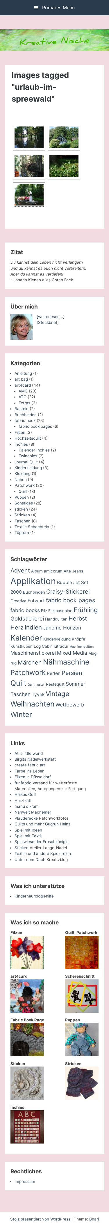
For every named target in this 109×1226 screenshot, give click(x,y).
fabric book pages (35, 426)
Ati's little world (29, 753)
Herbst (78, 618)
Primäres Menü (58, 7)
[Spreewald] (29, 166)
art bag (21, 379)
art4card (23, 385)
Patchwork (25, 485)
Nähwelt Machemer (33, 812)
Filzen (20, 432)
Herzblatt (23, 800)
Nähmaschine (66, 662)
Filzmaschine (60, 610)
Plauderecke (26, 818)
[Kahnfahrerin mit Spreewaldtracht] (29, 195)
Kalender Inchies (34, 450)
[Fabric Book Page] (27, 1054)
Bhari (94, 1219)
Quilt (23, 491)
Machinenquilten (81, 647)
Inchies (21, 444)
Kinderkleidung (28, 467)
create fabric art (30, 765)
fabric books (25, 610)
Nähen (21, 479)
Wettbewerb (70, 705)
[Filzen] (27, 967)
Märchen (30, 662)
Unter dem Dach (30, 859)
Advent (20, 570)
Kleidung (23, 473)
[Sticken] (27, 1098)
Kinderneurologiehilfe (34, 896)
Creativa (18, 601)
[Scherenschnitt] (82, 1011)
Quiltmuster (36, 685)
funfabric (23, 783)
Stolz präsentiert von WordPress (41, 1219)
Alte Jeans (73, 571)
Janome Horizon (62, 628)
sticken (21, 509)
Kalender (26, 637)
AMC (23, 391)
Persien (72, 672)
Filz (44, 610)
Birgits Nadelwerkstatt (35, 759)
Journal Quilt (26, 462)
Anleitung (23, 373)
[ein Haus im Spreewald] (63, 137)
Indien (33, 627)
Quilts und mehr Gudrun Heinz (42, 824)
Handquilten (56, 619)
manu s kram (27, 806)
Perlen (53, 673)
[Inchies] (27, 1142)
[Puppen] (82, 1054)
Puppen (22, 497)
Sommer (75, 684)
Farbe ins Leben (29, 771)
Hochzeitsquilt (28, 438)
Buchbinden (26, 414)
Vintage (57, 694)
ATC (22, 396)
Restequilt (55, 684)
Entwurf (36, 600)
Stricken (22, 515)
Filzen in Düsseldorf (33, 776)
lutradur (61, 646)
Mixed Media (72, 653)
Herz (17, 627)
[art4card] (27, 1011)
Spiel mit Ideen (28, 830)
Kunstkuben (21, 646)
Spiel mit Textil (28, 836)
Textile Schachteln (32, 526)
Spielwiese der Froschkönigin (42, 841)
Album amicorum (46, 571)
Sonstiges (24, 503)
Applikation (33, 581)
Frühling (86, 610)
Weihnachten (32, 704)
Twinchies (28, 456)
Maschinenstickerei (33, 653)
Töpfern (22, 532)
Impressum (25, 1181)
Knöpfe (78, 639)
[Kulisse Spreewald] (29, 137)
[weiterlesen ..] (51, 316)
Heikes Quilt (26, 794)
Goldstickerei (27, 618)
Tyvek (38, 694)
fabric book (25, 420)
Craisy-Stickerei (68, 591)
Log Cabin (43, 646)
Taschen (23, 521)
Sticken (21, 847)
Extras (24, 403)
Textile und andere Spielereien (43, 853)
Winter (21, 714)
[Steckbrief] (48, 322)
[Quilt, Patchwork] (82, 967)
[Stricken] (82, 1098)
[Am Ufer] (63, 166)
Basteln (21, 408)
